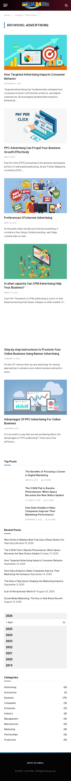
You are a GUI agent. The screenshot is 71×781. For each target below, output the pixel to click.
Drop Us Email (35, 763)
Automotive (10, 692)
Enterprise (9, 708)
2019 (9, 665)
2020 (9, 659)
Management (11, 718)
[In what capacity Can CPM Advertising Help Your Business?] (35, 261)
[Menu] (5, 5)
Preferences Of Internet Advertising (28, 217)
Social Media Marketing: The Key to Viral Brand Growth (33, 598)
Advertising (10, 687)
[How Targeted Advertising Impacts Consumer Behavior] (35, 52)
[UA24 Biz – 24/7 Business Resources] (35, 5)
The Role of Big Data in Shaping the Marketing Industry (33, 581)
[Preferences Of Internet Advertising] (35, 195)
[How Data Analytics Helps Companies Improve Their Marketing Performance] (13, 512)
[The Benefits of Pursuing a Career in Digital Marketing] (13, 476)
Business (9, 697)
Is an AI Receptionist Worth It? (20, 591)
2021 (9, 653)
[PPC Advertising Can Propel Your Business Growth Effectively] (35, 126)
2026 (9, 615)
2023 (9, 641)
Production (10, 739)
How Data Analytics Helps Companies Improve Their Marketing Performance (40, 511)
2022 (9, 647)
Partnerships (11, 734)
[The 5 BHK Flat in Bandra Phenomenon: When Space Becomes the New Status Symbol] (13, 492)
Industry (8, 713)
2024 (9, 635)
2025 (9, 629)
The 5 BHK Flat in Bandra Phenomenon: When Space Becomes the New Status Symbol (44, 492)
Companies (10, 703)
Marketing (9, 729)
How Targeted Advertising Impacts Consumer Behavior (33, 560)
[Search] (66, 5)
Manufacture (11, 724)
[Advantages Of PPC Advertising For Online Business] (35, 397)
